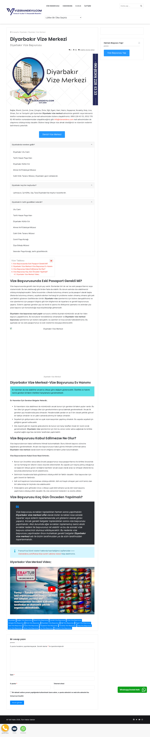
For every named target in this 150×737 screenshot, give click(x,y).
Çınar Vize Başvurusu (74, 620)
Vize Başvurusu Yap (116, 53)
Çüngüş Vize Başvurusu (16, 623)
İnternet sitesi (59, 683)
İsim (12, 675)
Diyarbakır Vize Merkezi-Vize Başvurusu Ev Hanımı (32, 266)
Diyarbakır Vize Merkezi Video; (28, 274)
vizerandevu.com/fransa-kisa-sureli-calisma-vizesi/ (39, 554)
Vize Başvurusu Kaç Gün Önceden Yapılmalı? (30, 272)
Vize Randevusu (52, 6)
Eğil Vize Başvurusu (67, 623)
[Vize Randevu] (24, 12)
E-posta (13, 683)
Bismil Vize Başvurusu (41, 620)
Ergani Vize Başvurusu (83, 623)
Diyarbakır (23, 32)
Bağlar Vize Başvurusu (24, 620)
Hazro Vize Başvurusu (31, 625)
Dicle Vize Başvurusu (33, 623)
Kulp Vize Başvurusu (84, 625)
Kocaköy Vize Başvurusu (67, 625)
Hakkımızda (67, 6)
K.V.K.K (78, 6)
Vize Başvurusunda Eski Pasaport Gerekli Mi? (30, 264)
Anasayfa (15, 32)
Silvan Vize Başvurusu (31, 628)
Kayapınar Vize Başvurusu (49, 625)
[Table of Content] (51, 260)
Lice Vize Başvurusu (15, 628)
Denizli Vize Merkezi (52, 134)
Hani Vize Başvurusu (15, 625)
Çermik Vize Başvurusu (57, 620)
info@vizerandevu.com (63, 119)
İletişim (87, 6)
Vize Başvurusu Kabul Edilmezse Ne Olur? (29, 269)
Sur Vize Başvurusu (46, 628)
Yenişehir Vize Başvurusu (63, 628)
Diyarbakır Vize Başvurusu (50, 623)
